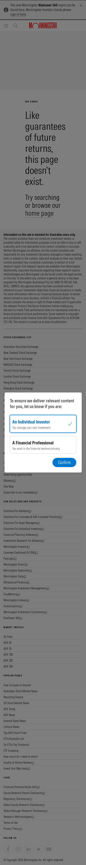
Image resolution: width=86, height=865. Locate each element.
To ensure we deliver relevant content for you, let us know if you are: (42, 403)
